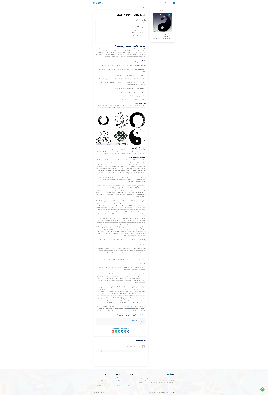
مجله (160, 2)
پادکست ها (153, 2)
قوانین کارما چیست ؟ (138, 28)
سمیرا (133, 320)
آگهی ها (164, 2)
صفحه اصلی (169, 2)
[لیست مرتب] (105, 351)
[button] (174, 3)
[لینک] (109, 351)
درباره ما (142, 2)
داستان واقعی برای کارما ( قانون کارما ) (132, 34)
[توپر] (97, 351)
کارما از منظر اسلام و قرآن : (137, 32)
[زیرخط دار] (101, 351)
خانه (147, 7)
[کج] (99, 351)
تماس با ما (148, 2)
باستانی (127, 306)
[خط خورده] (103, 351)
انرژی (108, 306)
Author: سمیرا (133, 35)
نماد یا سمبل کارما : (138, 30)
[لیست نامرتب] (107, 351)
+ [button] (161, 10)
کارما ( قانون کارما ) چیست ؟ (137, 26)
